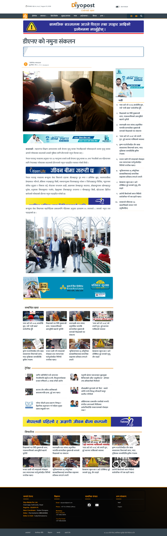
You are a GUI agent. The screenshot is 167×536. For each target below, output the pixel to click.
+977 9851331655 (61, 521)
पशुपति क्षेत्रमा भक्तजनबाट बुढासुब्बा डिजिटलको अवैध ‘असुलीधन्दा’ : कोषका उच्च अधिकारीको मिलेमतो (95, 378)
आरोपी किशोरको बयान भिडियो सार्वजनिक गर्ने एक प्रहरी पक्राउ (130, 195)
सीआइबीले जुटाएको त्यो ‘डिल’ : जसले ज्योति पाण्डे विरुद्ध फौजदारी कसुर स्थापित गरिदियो (94, 391)
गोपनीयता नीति (39, 532)
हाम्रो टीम (67, 532)
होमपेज (34, 15)
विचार (95, 15)
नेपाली (119, 502)
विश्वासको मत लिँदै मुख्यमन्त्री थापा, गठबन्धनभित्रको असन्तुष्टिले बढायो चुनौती (56, 326)
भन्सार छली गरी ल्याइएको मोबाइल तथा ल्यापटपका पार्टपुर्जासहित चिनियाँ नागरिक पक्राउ (55, 355)
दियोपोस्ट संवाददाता (35, 62)
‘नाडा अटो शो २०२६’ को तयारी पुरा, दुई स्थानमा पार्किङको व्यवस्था (100, 326)
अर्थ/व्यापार (84, 15)
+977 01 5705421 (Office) (68, 506)
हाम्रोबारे (28, 532)
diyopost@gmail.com (66, 502)
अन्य (101, 15)
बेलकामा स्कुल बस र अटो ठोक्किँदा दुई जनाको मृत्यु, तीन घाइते (101, 354)
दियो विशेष (54, 15)
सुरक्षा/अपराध (65, 15)
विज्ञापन (50, 532)
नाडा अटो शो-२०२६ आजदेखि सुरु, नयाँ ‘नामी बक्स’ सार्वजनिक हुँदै (33, 326)
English (120, 506)
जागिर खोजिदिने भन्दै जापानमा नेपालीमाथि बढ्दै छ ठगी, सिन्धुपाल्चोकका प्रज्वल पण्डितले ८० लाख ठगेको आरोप (51, 378)
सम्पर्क (58, 532)
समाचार (43, 15)
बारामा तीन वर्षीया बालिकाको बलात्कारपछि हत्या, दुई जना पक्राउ (48, 391)
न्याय (75, 15)
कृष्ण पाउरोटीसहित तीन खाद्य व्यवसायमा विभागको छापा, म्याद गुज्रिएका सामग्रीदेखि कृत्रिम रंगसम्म (33, 355)
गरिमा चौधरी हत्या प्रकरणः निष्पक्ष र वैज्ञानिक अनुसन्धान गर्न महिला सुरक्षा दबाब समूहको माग (49, 405)
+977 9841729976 (61, 514)
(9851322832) (43, 513)
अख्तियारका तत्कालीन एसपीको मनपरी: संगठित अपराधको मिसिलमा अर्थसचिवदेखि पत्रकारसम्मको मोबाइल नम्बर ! (95, 406)
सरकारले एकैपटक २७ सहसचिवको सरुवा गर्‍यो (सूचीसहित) (128, 205)
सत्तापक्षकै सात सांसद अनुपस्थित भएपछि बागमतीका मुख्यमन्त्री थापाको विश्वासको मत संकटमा (77, 329)
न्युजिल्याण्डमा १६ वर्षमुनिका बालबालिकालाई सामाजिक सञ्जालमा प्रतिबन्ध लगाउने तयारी (79, 355)
